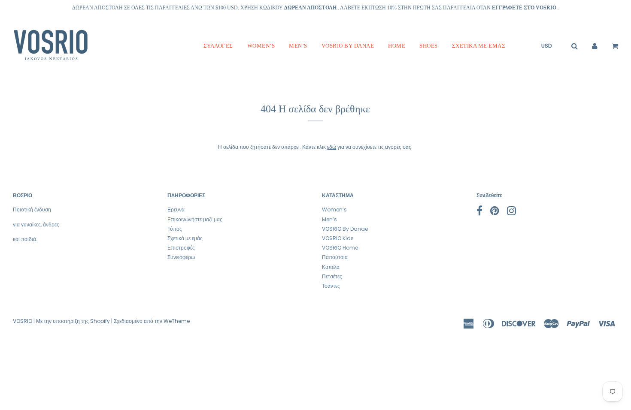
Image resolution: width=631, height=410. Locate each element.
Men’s (298, 45)
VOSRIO (22, 321)
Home (396, 45)
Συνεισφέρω (181, 257)
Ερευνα (176, 209)
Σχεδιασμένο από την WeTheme (152, 321)
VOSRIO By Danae (348, 45)
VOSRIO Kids (338, 238)
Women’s (261, 45)
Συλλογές (218, 45)
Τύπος (174, 228)
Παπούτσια (335, 257)
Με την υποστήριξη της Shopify (73, 321)
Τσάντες (331, 285)
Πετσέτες (332, 276)
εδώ (331, 147)
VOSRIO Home (340, 247)
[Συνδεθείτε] (595, 46)
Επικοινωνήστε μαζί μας (194, 219)
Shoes (428, 45)
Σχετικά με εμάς (479, 45)
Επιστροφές (181, 247)
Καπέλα (331, 267)
